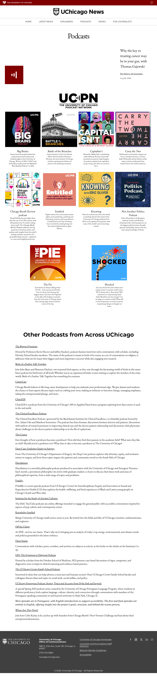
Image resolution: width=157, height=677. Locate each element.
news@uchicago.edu (49, 657)
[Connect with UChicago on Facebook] (131, 639)
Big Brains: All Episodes (131, 74)
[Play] (14, 75)
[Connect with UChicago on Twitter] (141, 639)
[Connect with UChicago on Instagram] (135, 639)
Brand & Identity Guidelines (93, 650)
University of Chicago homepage (96, 639)
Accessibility (86, 655)
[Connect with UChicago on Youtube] (152, 639)
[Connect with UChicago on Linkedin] (146, 639)
